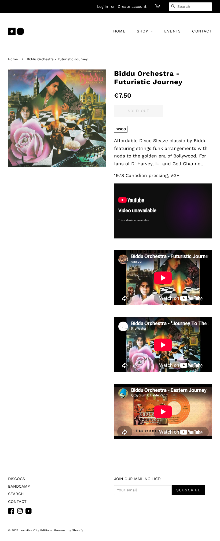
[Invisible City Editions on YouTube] (28, 512)
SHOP (143, 31)
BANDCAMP (19, 486)
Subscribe (188, 490)
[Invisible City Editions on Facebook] (11, 512)
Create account (132, 6)
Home (13, 59)
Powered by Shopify (68, 530)
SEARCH (16, 494)
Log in (102, 6)
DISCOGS (16, 479)
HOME (119, 31)
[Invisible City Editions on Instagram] (20, 512)
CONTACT (202, 31)
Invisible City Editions (36, 530)
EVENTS (172, 31)
